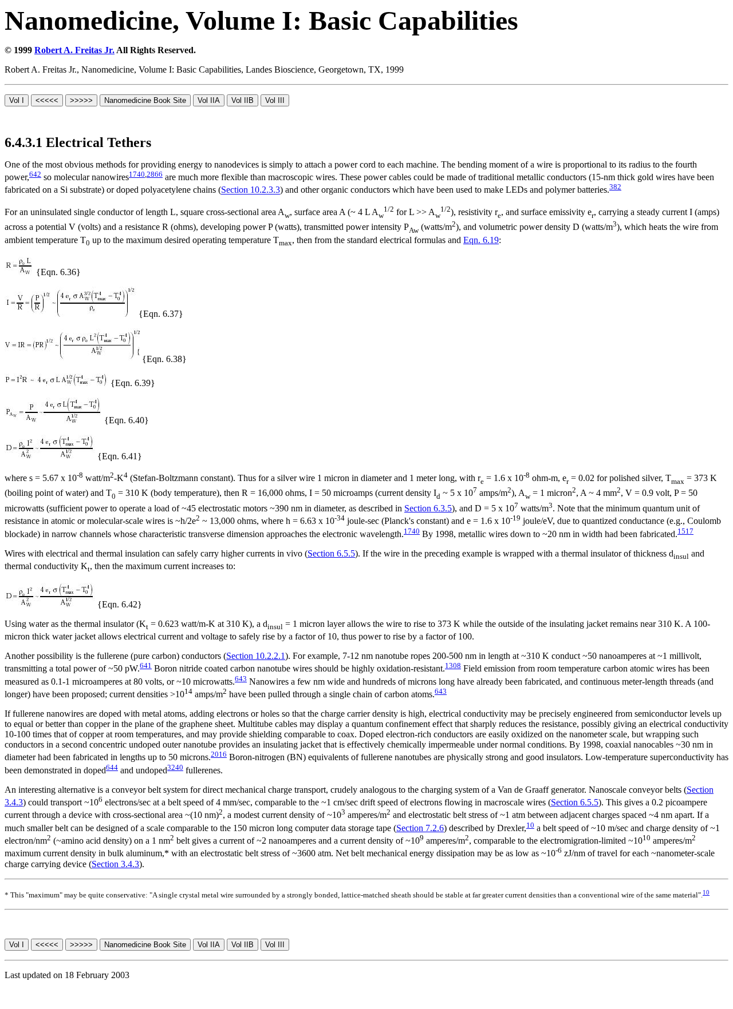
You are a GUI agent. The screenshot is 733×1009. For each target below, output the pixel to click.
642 (35, 174)
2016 (219, 754)
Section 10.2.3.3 (250, 190)
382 (615, 186)
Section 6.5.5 (331, 553)
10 (530, 825)
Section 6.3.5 (428, 508)
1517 (685, 531)
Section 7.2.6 (420, 828)
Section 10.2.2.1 (255, 656)
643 (241, 678)
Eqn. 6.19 (481, 240)
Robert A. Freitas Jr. (74, 50)
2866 (155, 174)
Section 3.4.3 (115, 864)
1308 (453, 665)
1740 (137, 174)
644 (112, 767)
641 (146, 665)
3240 (175, 767)
